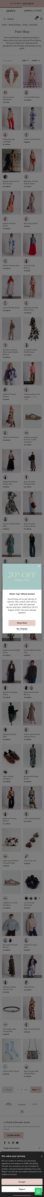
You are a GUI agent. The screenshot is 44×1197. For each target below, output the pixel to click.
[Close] (42, 1156)
